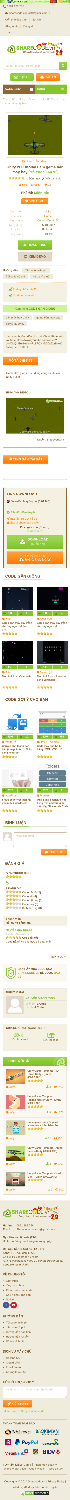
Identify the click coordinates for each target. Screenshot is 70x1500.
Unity (48, 211)
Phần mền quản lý (45, 1464)
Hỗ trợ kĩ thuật (41, 276)
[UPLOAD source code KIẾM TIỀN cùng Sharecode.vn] (35, 1)
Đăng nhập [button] (11, 26)
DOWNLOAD (36, 245)
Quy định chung (15, 1285)
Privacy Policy (55, 1481)
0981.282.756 (15, 6)
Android (44, 795)
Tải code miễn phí (36, 270)
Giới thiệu (12, 1280)
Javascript (45, 618)
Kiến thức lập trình (16, 19)
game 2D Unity (15, 323)
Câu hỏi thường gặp (18, 1294)
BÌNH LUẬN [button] (55, 852)
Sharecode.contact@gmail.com (28, 12)
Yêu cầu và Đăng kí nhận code (25, 1411)
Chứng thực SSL (16, 1371)
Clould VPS (13, 1362)
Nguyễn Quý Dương (19, 929)
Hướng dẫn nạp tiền (18, 1331)
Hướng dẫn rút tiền (17, 1336)
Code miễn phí (46, 220)
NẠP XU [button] (24, 77)
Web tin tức (56, 1468)
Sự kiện (37, 19)
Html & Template (49, 741)
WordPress (11, 795)
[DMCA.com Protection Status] (35, 1493)
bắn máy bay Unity (17, 317)
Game (48, 216)
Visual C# (10, 741)
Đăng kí (28, 26)
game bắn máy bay (48, 317)
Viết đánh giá (53, 178)
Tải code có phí (15, 276)
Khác (7, 618)
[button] (35, 542)
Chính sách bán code (19, 1290)
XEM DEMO (36, 256)
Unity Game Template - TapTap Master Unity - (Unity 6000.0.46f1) (44, 1100)
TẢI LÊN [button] (50, 77)
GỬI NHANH (19, 1403)
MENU (41, 89)
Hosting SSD (14, 1357)
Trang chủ (9, 99)
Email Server (14, 1367)
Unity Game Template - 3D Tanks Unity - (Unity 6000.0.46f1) (43, 1074)
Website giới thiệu (15, 1468)
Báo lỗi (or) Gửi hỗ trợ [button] (23, 518)
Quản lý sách (37, 1468)
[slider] (16, 178)
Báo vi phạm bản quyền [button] (24, 522)
